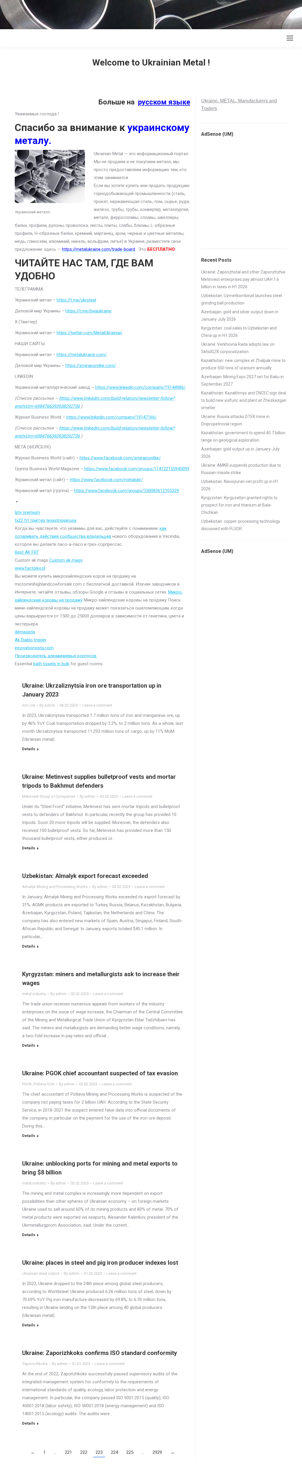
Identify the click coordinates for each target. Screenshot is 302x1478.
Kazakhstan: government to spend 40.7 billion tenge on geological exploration (243, 436)
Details (28, 749)
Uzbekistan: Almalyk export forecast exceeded (85, 875)
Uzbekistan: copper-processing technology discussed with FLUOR (240, 525)
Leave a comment (97, 705)
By (47, 705)
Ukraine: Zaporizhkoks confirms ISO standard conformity (99, 1352)
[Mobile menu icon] (290, 38)
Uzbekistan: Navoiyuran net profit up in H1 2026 (239, 485)
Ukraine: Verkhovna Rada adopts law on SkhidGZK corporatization (238, 348)
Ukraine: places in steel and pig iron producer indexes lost (100, 1262)
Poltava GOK (44, 1084)
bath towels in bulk (51, 663)
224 (114, 1452)
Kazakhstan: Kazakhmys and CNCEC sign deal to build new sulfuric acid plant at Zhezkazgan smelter (243, 400)
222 (83, 1452)
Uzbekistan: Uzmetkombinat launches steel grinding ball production (241, 299)
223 (99, 1452)
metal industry (34, 994)
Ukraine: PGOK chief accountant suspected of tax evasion (100, 1073)
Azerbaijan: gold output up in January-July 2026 (240, 453)
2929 (157, 1452)
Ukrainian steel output (40, 1273)
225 (129, 1452)
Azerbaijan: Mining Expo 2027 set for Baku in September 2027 (242, 380)
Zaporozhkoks (34, 1363)
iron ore (28, 705)
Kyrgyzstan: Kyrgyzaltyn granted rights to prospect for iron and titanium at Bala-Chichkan (239, 505)
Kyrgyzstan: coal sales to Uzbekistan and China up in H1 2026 (239, 332)
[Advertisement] (107, 13)
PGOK (27, 1084)
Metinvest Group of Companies (48, 796)
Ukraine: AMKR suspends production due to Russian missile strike (241, 469)
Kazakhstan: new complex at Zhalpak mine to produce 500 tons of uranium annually (243, 364)
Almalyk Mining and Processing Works (55, 886)
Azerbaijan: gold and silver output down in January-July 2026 (239, 315)
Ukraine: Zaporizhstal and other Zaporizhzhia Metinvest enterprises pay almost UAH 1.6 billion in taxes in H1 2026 (243, 279)
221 (68, 1452)
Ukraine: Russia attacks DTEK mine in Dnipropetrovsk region (235, 420)
